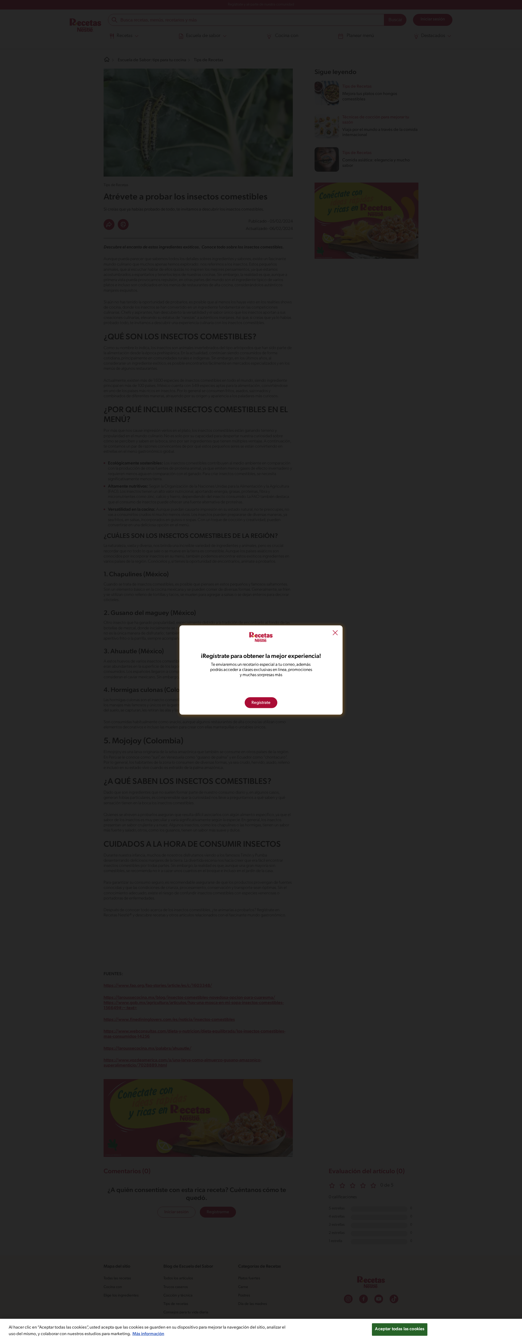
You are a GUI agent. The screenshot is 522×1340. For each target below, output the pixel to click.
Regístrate (261, 703)
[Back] (335, 633)
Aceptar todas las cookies (399, 1329)
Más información (148, 1334)
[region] (261, 1329)
